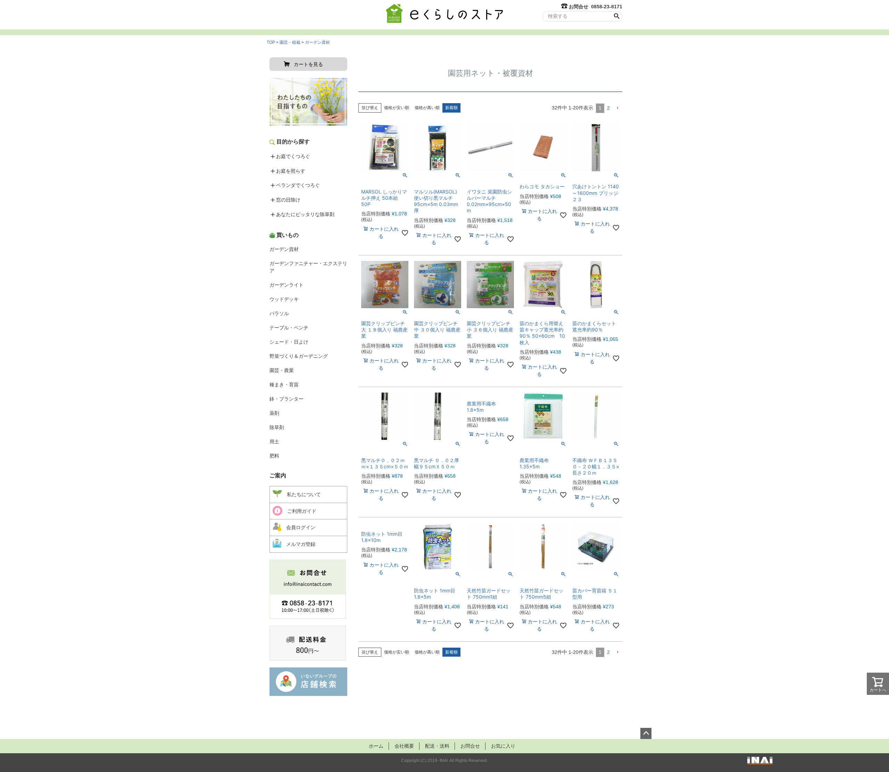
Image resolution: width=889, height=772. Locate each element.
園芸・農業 (281, 370)
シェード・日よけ (288, 342)
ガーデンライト (286, 285)
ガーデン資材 (317, 42)
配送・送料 (437, 746)
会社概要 (404, 746)
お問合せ (470, 746)
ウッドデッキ (284, 299)
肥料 (274, 456)
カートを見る (308, 64)
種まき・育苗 (284, 384)
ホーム (376, 746)
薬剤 (274, 413)
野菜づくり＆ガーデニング (298, 356)
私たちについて (301, 494)
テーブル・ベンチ (288, 327)
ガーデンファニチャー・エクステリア (308, 267)
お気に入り (503, 746)
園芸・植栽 (290, 42)
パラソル (279, 313)
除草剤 (276, 427)
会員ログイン (298, 527)
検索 (616, 16)
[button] (617, 108)
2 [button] (608, 108)
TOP (271, 42)
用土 (274, 441)
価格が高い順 (427, 107)
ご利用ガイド (299, 511)
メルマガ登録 (298, 544)
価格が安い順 (396, 107)
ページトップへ (645, 733)
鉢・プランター (286, 399)
